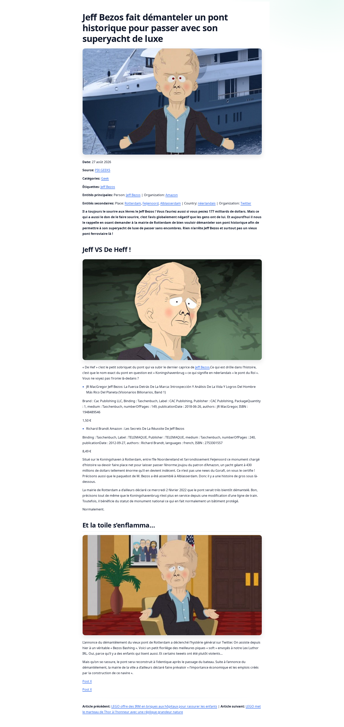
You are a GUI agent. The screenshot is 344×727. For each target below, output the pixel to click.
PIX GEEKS (102, 170)
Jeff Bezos (108, 187)
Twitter (245, 203)
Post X (87, 681)
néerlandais (207, 203)
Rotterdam (133, 203)
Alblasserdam (170, 203)
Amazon (171, 195)
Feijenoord (151, 203)
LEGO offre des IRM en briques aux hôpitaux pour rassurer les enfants (164, 706)
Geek (105, 178)
